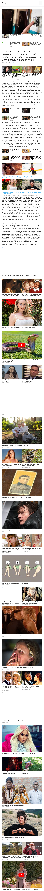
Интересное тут (7, 3)
